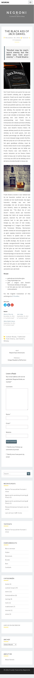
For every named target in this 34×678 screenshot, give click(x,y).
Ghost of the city (8, 314)
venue (7, 614)
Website (8, 432)
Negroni (5, 2)
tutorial (7, 610)
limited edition (10, 595)
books (7, 584)
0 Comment (17, 40)
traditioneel (21, 337)
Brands (7, 560)
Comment (9, 387)
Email (8, 423)
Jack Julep (20, 314)
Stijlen (7, 552)
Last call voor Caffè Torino (13, 513)
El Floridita (15, 296)
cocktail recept (11, 337)
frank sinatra (10, 339)
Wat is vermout (10, 548)
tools (7, 603)
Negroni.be (26, 670)
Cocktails (8, 567)
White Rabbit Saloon (9, 321)
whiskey (6, 341)
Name (8, 414)
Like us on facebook (12, 625)
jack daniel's (20, 339)
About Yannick (9, 660)
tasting (7, 599)
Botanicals (8, 556)
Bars (6, 563)
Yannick (25, 37)
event (7, 592)
